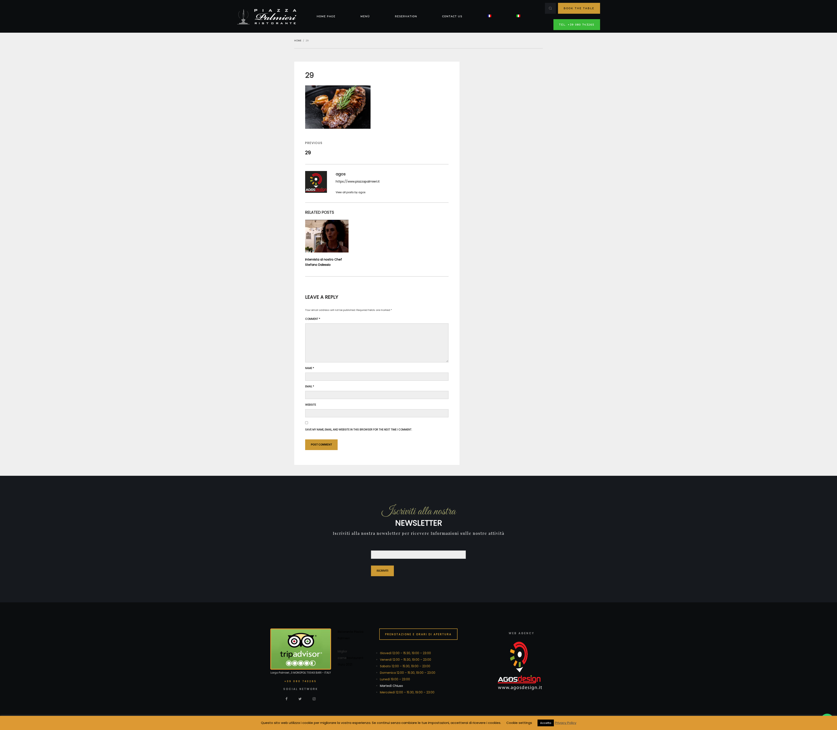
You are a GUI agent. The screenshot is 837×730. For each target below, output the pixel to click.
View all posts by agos (351, 192)
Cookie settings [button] (519, 722)
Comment (312, 319)
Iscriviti (382, 570)
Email (309, 386)
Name (309, 368)
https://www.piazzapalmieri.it (358, 181)
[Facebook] (286, 698)
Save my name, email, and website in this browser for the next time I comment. (358, 429)
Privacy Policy (565, 722)
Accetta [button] (545, 723)
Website (310, 404)
